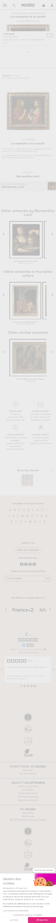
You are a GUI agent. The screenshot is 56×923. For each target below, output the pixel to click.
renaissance (38, 149)
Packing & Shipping (28, 797)
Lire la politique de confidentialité (15, 911)
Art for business (28, 773)
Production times (28, 793)
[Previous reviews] (2, 670)
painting (20, 149)
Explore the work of (15, 185)
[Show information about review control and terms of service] (45, 649)
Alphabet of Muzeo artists (28, 504)
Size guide (28, 790)
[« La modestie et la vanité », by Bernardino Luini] (27, 480)
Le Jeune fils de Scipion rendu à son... (25, 323)
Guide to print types (28, 786)
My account (28, 816)
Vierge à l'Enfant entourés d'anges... (30, 380)
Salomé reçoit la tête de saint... (26, 262)
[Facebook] (22, 565)
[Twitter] (34, 565)
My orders (28, 813)
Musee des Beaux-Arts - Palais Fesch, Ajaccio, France (27, 156)
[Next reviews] (54, 670)
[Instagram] (26, 565)
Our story (28, 770)
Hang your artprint (28, 800)
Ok (48, 578)
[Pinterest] (30, 565)
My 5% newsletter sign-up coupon (28, 820)
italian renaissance (24, 151)
